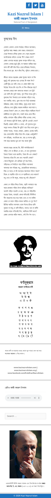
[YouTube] (42, 5)
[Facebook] (29, 5)
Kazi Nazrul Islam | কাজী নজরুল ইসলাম (25, 16)
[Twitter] (35, 5)
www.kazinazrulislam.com (25, 367)
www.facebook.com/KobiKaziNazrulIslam (25, 373)
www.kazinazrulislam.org (25, 370)
